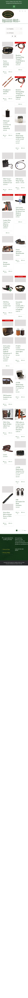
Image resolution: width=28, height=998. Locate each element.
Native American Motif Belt (6, 63)
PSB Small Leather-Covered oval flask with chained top (7, 124)
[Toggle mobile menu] (25, 11)
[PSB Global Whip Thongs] (20, 165)
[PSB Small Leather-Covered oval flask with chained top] (7, 113)
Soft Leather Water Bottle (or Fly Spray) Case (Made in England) (20, 211)
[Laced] (7, 446)
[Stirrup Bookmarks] (7, 248)
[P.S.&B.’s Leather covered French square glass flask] (20, 332)
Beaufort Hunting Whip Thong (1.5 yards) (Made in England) (20, 59)
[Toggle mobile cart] (19, 11)
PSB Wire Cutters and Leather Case (7, 304)
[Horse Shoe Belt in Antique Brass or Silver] (7, 498)
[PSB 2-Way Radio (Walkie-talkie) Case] (7, 414)
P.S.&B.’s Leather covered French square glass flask (20, 349)
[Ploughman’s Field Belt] (7, 82)
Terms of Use (6, 549)
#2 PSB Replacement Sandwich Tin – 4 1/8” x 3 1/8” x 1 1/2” (20, 137)
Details (11, 71)
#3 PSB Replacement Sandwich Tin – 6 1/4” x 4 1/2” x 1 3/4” (20, 471)
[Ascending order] (21, 28)
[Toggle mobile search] (22, 11)
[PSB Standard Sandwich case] (7, 381)
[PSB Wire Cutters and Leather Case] (7, 288)
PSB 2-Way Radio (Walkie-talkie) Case (7, 424)
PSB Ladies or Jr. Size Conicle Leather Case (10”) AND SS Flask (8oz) (20, 425)
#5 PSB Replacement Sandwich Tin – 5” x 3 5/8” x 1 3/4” (20, 386)
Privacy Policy (6, 552)
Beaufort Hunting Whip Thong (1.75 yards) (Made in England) (20, 93)
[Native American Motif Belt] (7, 50)
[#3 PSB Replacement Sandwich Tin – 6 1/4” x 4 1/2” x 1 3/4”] (20, 453)
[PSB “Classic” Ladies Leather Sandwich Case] (7, 165)
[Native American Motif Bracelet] (20, 241)
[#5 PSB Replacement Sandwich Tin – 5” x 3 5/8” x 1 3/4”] (20, 374)
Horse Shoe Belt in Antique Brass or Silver (7, 514)
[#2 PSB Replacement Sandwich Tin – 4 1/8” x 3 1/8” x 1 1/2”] (20, 119)
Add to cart (5, 136)
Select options (5, 72)
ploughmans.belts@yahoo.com (14, 3)
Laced (5, 454)
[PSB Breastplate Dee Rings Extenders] (20, 491)
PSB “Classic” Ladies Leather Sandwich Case (7, 180)
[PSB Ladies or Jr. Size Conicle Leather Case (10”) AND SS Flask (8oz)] (20, 414)
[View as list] (15, 36)
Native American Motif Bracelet (20, 251)
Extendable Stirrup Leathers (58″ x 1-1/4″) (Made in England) (20, 305)
